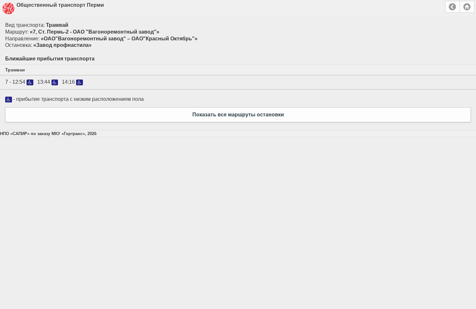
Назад (452, 7)
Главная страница (466, 7)
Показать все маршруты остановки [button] (238, 114)
